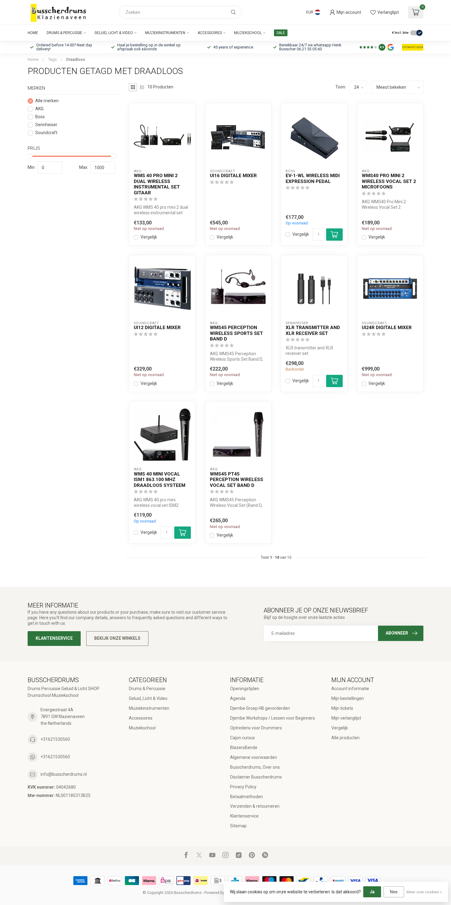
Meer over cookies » (424, 892)
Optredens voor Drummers (256, 727)
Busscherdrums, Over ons (255, 767)
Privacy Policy (243, 786)
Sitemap (238, 825)
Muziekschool (248, 33)
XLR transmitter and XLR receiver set (313, 330)
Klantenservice (54, 638)
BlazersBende (243, 747)
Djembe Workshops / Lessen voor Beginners (272, 718)
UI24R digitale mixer (387, 327)
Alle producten (345, 737)
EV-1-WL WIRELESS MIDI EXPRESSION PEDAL (313, 178)
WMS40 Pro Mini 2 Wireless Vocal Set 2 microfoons (389, 181)
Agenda (237, 698)
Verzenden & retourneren (254, 806)
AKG (39, 109)
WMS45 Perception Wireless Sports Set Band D (236, 333)
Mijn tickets (342, 708)
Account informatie (350, 688)
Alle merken (47, 101)
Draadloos (75, 59)
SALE (280, 33)
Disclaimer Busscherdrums (256, 777)
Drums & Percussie (64, 33)
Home (33, 33)
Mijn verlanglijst (346, 718)
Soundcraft (46, 132)
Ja (372, 891)
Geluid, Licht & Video (113, 33)
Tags (52, 59)
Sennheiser (46, 124)
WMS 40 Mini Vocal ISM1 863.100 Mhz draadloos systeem (159, 479)
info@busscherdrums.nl (63, 774)
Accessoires (210, 33)
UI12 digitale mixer (157, 327)
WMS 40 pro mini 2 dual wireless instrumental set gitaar (157, 184)
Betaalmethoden (246, 796)
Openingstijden (244, 688)
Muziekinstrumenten (165, 33)
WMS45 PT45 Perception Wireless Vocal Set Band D (236, 479)
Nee (394, 891)
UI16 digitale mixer (233, 175)
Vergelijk (149, 237)
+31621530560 (55, 739)
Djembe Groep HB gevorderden (260, 708)
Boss (40, 117)
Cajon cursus (242, 737)
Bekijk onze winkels (117, 638)
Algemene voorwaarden (253, 757)
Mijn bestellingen (347, 698)
